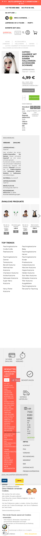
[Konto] (28, 33)
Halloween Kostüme (10, 278)
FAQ (24, 449)
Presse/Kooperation (31, 471)
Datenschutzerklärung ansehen (11, 510)
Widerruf (27, 460)
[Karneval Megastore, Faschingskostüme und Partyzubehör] (7, 33)
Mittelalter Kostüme (29, 278)
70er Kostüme (27, 281)
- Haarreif (29, 71)
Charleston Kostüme (10, 273)
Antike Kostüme (9, 275)
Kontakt (26, 445)
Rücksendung (28, 456)
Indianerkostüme (28, 265)
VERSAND (6, 142)
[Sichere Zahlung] (12, 355)
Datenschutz (28, 467)
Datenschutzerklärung (13, 432)
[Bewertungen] (30, 374)
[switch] (5, 533)
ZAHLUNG (16, 142)
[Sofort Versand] (22, 355)
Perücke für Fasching (30, 289)
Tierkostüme (7, 262)
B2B (24, 464)
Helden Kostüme (28, 273)
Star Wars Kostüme (29, 275)
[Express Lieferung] (26, 393)
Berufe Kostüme (9, 265)
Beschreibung (8, 138)
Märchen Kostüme (29, 268)
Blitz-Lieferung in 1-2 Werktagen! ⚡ (24, 2)
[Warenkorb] (35, 32)
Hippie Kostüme (28, 270)
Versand (26, 453)
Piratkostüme (27, 262)
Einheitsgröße (28, 90)
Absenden (17, 380)
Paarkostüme (8, 252)
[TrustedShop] (9, 18)
